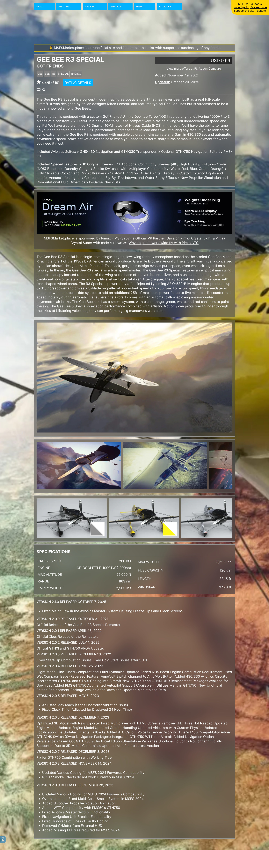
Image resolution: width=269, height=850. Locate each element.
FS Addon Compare (207, 68)
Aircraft (90, 6)
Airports (116, 6)
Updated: (162, 82)
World (140, 6)
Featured (64, 6)
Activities (165, 6)
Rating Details (78, 83)
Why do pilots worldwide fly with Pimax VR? (164, 243)
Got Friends (50, 66)
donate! (261, 10)
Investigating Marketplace (250, 7)
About (40, 6)
